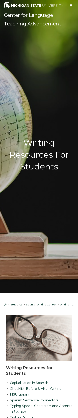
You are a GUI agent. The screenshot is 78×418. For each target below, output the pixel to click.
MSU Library (19, 394)
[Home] (5, 304)
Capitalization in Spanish (29, 383)
